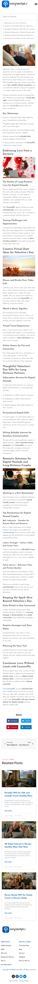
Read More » (8, 811)
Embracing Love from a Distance (15, 23)
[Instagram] (13, 976)
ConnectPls (14, 106)
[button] (36, 4)
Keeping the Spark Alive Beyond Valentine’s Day (20, 35)
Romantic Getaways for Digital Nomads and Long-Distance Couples (20, 32)
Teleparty (28, 315)
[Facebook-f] (17, 976)
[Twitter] (21, 976)
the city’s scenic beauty (19, 557)
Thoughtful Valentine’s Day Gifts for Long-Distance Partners (20, 29)
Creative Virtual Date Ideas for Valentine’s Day (20, 26)
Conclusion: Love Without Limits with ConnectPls (20, 38)
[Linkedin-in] (24, 976)
